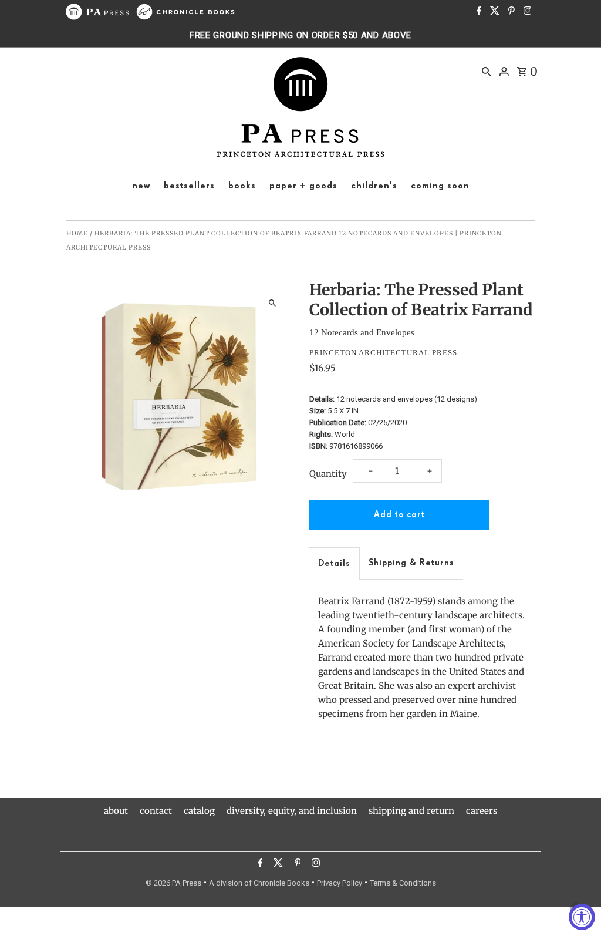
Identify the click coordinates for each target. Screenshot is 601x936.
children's (374, 186)
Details (334, 563)
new (141, 186)
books (242, 186)
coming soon (440, 186)
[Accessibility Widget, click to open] (582, 917)
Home (77, 233)
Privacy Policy (339, 882)
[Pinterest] (510, 11)
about (116, 810)
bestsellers (189, 186)
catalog (199, 810)
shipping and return (411, 810)
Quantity (328, 473)
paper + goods (303, 186)
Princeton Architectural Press (383, 352)
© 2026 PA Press (173, 882)
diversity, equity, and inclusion (292, 810)
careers (481, 810)
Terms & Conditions (403, 882)
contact (156, 810)
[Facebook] (477, 11)
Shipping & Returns (411, 562)
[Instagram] (526, 11)
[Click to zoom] (272, 303)
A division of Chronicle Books (259, 882)
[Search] (486, 71)
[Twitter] (493, 11)
